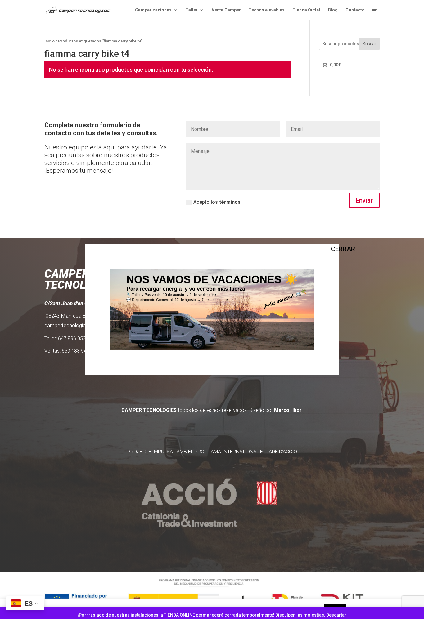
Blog (333, 10)
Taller (192, 10)
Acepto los (217, 202)
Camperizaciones (153, 10)
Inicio (49, 41)
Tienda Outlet (306, 10)
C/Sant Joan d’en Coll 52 (72, 303)
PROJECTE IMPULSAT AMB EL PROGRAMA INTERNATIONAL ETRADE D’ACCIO (212, 452)
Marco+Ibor (288, 410)
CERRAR (334, 249)
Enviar (364, 200)
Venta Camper (226, 10)
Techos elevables (267, 10)
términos (230, 202)
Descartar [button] (336, 614)
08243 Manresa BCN (69, 316)
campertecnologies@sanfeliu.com (83, 325)
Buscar (369, 43)
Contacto (355, 10)
